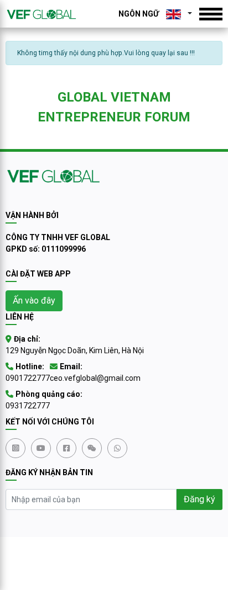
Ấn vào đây (34, 300)
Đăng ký (199, 499)
